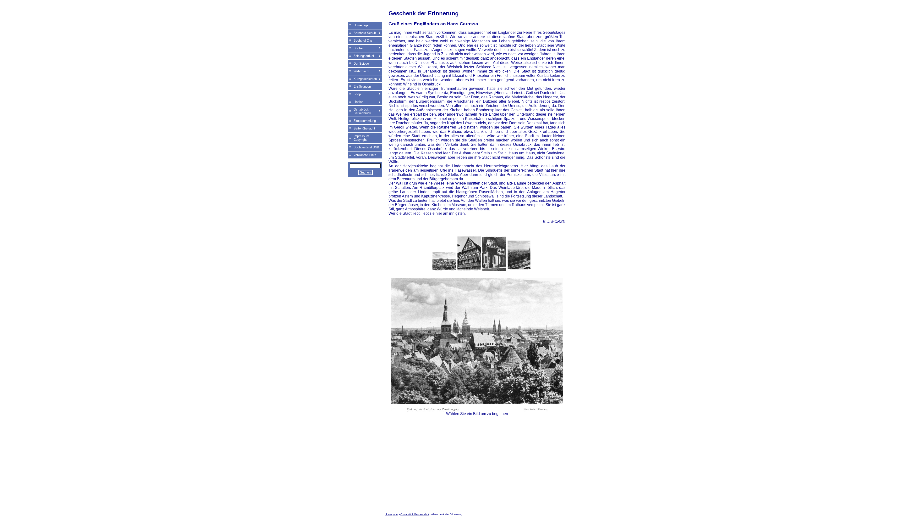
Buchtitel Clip (363, 40)
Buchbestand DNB (366, 147)
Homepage (361, 25)
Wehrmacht (361, 71)
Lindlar (358, 102)
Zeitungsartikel (364, 56)
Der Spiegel (362, 63)
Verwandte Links (365, 155)
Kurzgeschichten (365, 79)
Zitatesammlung (365, 121)
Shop (357, 94)
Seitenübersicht (364, 128)
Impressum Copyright (361, 137)
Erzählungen (362, 86)
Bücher (358, 48)
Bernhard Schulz (365, 33)
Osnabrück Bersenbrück (362, 111)
